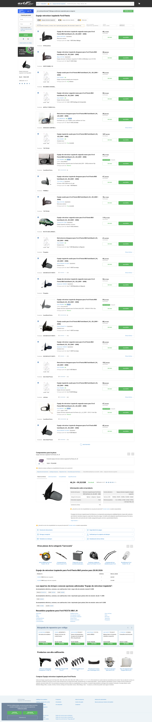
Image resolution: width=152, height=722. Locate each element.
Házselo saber (106, 509)
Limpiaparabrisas (40, 618)
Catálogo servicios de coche (43, 702)
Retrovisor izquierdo (45, 577)
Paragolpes (107, 619)
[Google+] (28, 39)
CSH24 (60, 632)
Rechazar (30, 713)
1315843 (41, 605)
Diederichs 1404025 (62, 284)
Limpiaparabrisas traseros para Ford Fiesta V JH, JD (61, 563)
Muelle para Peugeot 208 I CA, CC (61, 669)
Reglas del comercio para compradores (64, 717)
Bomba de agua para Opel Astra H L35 (110, 669)
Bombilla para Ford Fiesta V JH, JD (126, 563)
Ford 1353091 (60, 77)
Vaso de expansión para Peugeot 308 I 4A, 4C (126, 669)
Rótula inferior (73, 618)
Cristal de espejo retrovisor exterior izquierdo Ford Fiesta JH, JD (62, 459)
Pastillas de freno (74, 613)
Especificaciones (72, 476)
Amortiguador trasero (75, 615)
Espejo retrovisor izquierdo (46, 580)
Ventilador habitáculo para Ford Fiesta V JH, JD (93, 563)
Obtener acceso (128, 11)
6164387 (51, 605)
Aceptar (14, 713)
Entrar (26, 35)
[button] (83, 26)
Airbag (37, 616)
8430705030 (92, 632)
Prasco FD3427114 (61, 326)
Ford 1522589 (60, 367)
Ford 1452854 (60, 159)
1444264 (41, 599)
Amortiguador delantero (75, 616)
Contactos (77, 704)
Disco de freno (108, 613)
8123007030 (44, 632)
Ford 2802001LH (61, 118)
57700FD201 (125, 632)
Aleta (37, 615)
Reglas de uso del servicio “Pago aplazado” (65, 719)
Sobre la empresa (79, 699)
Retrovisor (84, 20)
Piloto (106, 615)
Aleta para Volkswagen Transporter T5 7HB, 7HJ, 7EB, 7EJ (45, 669)
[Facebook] (23, 39)
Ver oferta (45, 643)
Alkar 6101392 (60, 57)
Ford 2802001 (60, 408)
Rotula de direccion (74, 619)
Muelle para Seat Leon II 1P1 (78, 669)
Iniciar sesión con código (26, 43)
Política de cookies (22, 708)
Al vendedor (58, 702)
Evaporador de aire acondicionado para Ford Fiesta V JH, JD (77, 563)
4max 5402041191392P (63, 263)
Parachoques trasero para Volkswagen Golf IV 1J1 (94, 669)
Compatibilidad (62, 476)
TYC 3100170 (60, 181)
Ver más (110, 37)
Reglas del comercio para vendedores (64, 715)
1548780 (62, 592)
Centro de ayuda (79, 702)
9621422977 (109, 632)
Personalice (22, 717)
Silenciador (38, 613)
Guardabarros (39, 619)
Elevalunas (72, 621)
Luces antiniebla (39, 621)
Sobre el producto (52, 476)
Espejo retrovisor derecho (68, 20)
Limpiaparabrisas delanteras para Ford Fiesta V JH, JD (110, 563)
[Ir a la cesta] (139, 4)
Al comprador (59, 704)
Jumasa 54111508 (61, 222)
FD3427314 (43, 592)
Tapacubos (107, 618)
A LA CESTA (125, 37)
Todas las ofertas (41, 476)
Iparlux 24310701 (61, 36)
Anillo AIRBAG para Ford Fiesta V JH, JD (45, 563)
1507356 (53, 592)
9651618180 (76, 632)
